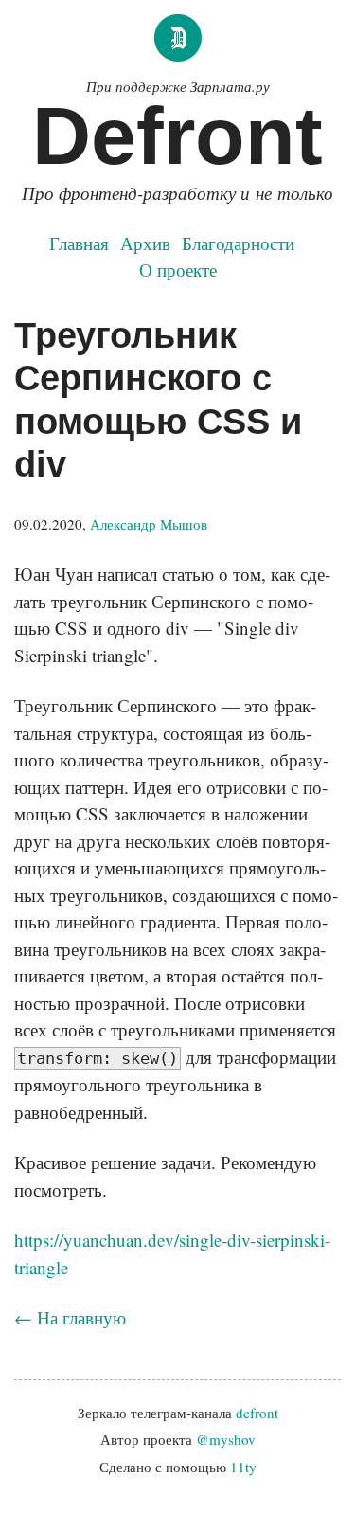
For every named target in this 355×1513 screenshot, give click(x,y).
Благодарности (238, 243)
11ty (243, 1466)
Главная (79, 243)
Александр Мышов (148, 523)
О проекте (178, 269)
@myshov (226, 1439)
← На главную (70, 1317)
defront (257, 1412)
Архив (145, 243)
